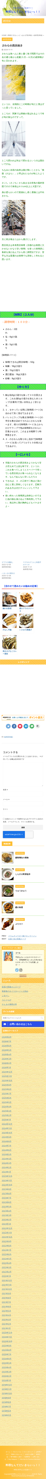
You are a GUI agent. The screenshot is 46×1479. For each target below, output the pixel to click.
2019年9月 (6, 1398)
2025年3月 (6, 1111)
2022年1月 (6, 1276)
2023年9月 (6, 1189)
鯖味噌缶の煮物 (22, 857)
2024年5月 (6, 1154)
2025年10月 (7, 1080)
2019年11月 (7, 1389)
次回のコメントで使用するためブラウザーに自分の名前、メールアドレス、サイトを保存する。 (23, 820)
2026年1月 (6, 1067)
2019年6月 (6, 1411)
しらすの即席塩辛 (22, 874)
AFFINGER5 (30, 1476)
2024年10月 (7, 1133)
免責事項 (27, 1457)
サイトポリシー (28, 1452)
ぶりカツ (19, 924)
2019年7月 (6, 1406)
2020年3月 (6, 1372)
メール (6, 799)
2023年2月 (6, 1219)
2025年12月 (7, 1072)
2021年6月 (6, 1306)
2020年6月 (6, 1359)
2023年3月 (6, 1215)
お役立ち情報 (29, 1454)
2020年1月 (6, 1380)
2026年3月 (6, 1059)
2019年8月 (6, 1402)
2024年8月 (6, 1141)
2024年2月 (6, 1167)
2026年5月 (6, 1050)
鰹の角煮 (19, 907)
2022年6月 (6, 1254)
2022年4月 (6, 1263)
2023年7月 (6, 1198)
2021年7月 (6, 1302)
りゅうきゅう (21, 891)
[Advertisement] (23, 286)
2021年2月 (6, 1324)
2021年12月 (7, 1280)
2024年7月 (6, 1146)
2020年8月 (6, 1350)
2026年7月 (6, 1041)
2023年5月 (6, 1206)
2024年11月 (7, 1128)
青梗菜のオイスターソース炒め (15, 991)
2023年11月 (7, 1180)
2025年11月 (7, 1076)
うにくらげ (6, 1000)
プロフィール (17, 1452)
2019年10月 (7, 1393)
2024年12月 (7, 1124)
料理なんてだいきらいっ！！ (23, 11)
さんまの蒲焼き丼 (9, 1004)
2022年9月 (6, 1241)
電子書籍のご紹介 (16, 1457)
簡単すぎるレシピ (17, 1454)
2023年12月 (7, 1176)
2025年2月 (6, 1115)
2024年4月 (6, 1159)
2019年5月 (6, 1415)
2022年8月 (6, 1246)
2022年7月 (6, 1250)
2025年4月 (6, 1106)
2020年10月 (7, 1341)
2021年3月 (6, 1319)
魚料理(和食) (8, 737)
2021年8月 (6, 1298)
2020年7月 (6, 1354)
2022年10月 (7, 1237)
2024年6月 (6, 1150)
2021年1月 (6, 1328)
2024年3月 (6, 1163)
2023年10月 (7, 1185)
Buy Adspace (12, 1459)
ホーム (8, 1452)
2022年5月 (6, 1259)
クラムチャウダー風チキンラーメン (22, 936)
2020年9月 (6, 1345)
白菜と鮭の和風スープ (17, 939)
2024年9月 (6, 1137)
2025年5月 (6, 1102)
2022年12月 (7, 1228)
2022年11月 (7, 1232)
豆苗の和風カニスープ (11, 987)
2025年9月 (6, 1085)
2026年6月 (6, 1046)
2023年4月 (6, 1211)
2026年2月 (6, 1063)
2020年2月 (6, 1376)
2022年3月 (6, 1267)
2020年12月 (7, 1332)
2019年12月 (7, 1385)
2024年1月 (6, 1172)
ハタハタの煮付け (8, 573)
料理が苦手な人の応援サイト (23, 1470)
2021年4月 (6, 1315)
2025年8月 (6, 1089)
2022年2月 (6, 1272)
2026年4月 (6, 1054)
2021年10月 (7, 1289)
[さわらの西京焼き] (26, 726)
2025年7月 (6, 1093)
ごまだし (5, 995)
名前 (5, 790)
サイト (5, 809)
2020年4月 (6, 1367)
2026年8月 (6, 1037)
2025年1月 (6, 1119)
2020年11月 (7, 1337)
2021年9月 (6, 1293)
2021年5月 (6, 1311)
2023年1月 (6, 1224)
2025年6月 (6, 1098)
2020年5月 (6, 1363)
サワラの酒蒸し (7, 562)
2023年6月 (6, 1202)
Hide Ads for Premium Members (30, 1459)
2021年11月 (7, 1285)
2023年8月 (6, 1193)
